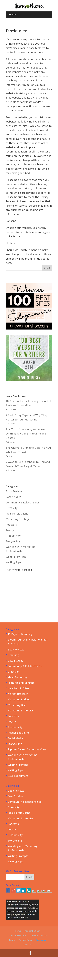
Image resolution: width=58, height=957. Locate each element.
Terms (12, 940)
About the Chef (32, 931)
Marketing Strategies (19, 519)
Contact (28, 944)
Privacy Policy (25, 940)
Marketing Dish (17, 705)
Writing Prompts (16, 556)
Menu (14, 14)
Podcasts (11, 524)
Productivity (13, 535)
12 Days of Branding (20, 634)
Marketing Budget (19, 699)
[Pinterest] (34, 891)
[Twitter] (18, 891)
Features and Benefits (21, 682)
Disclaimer (41, 940)
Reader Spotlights (19, 732)
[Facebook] (8, 891)
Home (18, 931)
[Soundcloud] (49, 891)
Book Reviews (14, 491)
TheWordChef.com (39, 935)
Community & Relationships (23, 502)
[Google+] (13, 891)
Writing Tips (13, 562)
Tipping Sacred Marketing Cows (27, 749)
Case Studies (13, 497)
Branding (13, 655)
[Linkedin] (23, 891)
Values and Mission (16, 935)
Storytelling (13, 541)
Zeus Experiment (18, 775)
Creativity (11, 508)
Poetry (10, 530)
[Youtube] (44, 891)
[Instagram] (39, 891)
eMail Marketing (17, 677)
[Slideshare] (29, 891)
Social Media (15, 738)
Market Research (18, 693)
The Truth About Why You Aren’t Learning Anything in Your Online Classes (26, 434)
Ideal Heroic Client (17, 513)
